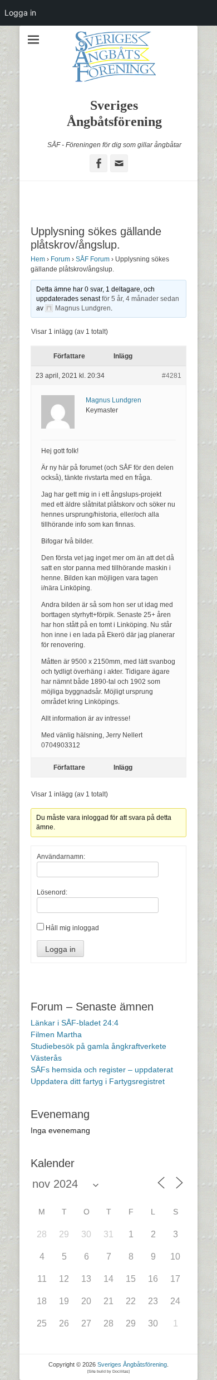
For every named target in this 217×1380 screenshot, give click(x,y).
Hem (38, 259)
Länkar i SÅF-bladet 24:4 (75, 1022)
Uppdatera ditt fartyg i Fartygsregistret (98, 1081)
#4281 (171, 376)
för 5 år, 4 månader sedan (140, 299)
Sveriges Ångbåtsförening (132, 1364)
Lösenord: (52, 892)
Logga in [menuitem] (20, 12)
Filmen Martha (56, 1034)
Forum (60, 259)
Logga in (60, 949)
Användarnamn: (61, 857)
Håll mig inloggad (72, 928)
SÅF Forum (93, 259)
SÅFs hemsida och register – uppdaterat (102, 1069)
